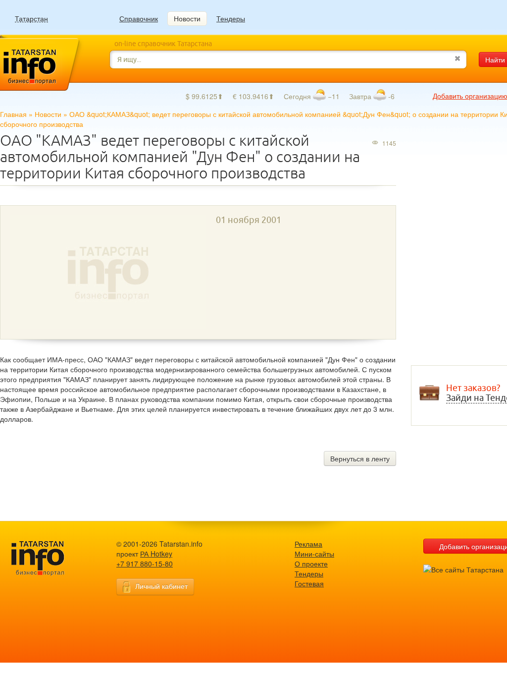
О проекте (311, 563)
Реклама (308, 544)
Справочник (138, 18)
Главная (13, 114)
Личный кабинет (161, 586)
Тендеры (230, 18)
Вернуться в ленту (360, 458)
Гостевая (309, 583)
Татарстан (31, 18)
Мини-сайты (314, 554)
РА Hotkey (156, 554)
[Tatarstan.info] (47, 557)
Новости (187, 18)
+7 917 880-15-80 (144, 563)
